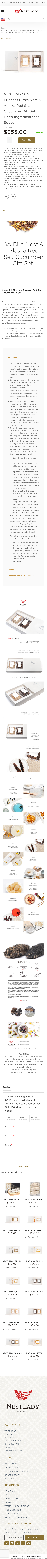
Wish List (9, 1479)
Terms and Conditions (16, 1506)
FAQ (6, 1495)
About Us (9, 1491)
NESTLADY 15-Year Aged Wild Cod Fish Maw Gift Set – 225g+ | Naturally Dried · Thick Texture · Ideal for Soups (35, 1353)
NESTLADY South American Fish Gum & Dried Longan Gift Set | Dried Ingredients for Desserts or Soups (12, 1292)
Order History (12, 1475)
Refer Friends (6, 38)
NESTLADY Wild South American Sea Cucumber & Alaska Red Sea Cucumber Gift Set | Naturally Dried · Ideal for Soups (35, 1292)
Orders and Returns (16, 1471)
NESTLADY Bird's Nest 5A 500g (35, 1200)
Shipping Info (11, 1499)
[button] (20, 88)
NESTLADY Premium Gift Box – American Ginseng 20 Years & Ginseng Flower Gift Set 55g (12, 1261)
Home (3, 28)
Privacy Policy (12, 1502)
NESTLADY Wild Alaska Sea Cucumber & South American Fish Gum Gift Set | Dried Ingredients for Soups (35, 1322)
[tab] (23, 211)
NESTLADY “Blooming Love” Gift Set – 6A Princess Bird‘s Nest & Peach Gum (35, 1230)
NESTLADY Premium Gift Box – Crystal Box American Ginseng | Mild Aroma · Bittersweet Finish (12, 1230)
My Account (11, 1464)
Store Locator (12, 1510)
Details (7, 210)
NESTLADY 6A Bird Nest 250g (12, 1200)
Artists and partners (16, 1517)
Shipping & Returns (14, 1514)
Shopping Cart (12, 1468)
